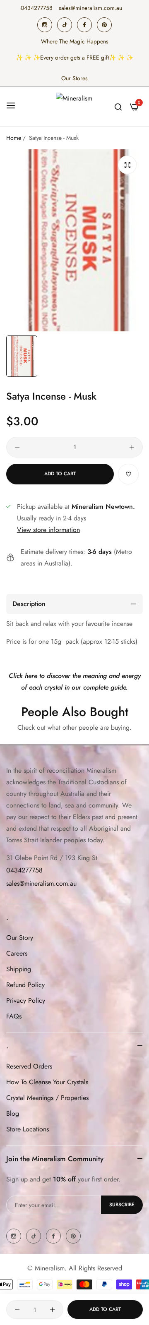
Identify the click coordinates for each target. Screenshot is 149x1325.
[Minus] (17, 447)
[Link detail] (44, 24)
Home (13, 138)
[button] (128, 474)
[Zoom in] (127, 165)
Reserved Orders (29, 1066)
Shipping (18, 969)
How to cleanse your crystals (47, 1082)
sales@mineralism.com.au (41, 883)
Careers (16, 953)
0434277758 (24, 870)
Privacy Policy (25, 1000)
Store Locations (27, 1129)
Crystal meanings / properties (47, 1097)
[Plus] (132, 447)
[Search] (118, 106)
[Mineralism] (74, 106)
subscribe (122, 1204)
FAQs (14, 1016)
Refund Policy (25, 985)
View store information (48, 529)
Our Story (19, 937)
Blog (12, 1113)
